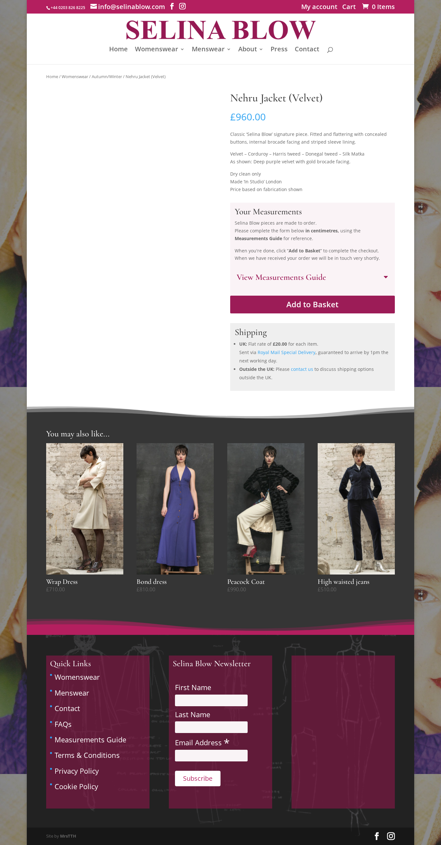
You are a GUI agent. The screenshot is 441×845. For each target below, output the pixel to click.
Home (118, 50)
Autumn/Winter (107, 76)
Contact (307, 50)
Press (279, 50)
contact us (302, 369)
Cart (349, 8)
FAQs (63, 724)
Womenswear (156, 50)
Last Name (192, 714)
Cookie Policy (76, 786)
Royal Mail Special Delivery (286, 352)
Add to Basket (312, 304)
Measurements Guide (90, 739)
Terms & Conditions (87, 755)
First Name (193, 687)
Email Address (202, 742)
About (247, 50)
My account (319, 8)
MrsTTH (68, 836)
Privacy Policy (77, 771)
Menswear (208, 50)
